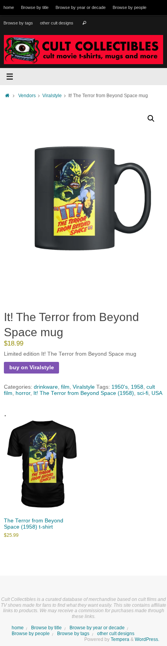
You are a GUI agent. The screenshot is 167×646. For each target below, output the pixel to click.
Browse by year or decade (81, 7)
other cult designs (56, 23)
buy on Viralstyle (31, 367)
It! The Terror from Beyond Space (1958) (83, 393)
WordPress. (147, 639)
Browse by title (35, 7)
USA (156, 393)
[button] (151, 119)
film (65, 387)
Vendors (27, 95)
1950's (119, 387)
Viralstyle (52, 95)
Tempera (120, 639)
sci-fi (142, 393)
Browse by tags (18, 23)
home (8, 7)
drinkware (46, 387)
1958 (137, 387)
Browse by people (129, 7)
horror (23, 393)
